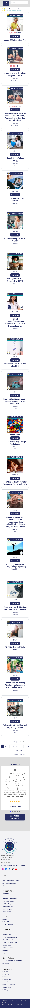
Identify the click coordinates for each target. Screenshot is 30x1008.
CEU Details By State (7, 940)
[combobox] (19, 2)
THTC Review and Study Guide (15, 648)
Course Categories (7, 909)
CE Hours (15, 78)
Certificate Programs (7, 904)
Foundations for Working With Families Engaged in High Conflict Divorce (15, 684)
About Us (4, 919)
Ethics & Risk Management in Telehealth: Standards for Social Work (15, 401)
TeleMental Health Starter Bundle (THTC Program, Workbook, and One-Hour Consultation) (15, 117)
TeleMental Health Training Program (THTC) (15, 74)
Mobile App (5, 990)
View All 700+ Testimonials (15, 817)
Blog (3, 953)
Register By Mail (6, 934)
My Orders (5, 976)
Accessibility (5, 963)
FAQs (3, 886)
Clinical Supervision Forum (9, 937)
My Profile (5, 971)
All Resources (6, 932)
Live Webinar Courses (8, 901)
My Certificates (6, 982)
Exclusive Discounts (7, 947)
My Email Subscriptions (8, 984)
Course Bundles (6, 911)
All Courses (5, 893)
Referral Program (6, 987)
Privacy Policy (6, 1005)
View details (15, 36)
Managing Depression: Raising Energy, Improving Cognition (15, 566)
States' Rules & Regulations (9, 942)
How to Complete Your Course (10, 880)
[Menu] (28, 9)
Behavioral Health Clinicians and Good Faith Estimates (15, 608)
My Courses (5, 974)
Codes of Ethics (6, 945)
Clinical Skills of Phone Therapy (15, 159)
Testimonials (5, 922)
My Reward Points (7, 979)
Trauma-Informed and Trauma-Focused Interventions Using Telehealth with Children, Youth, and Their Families (15, 522)
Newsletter (5, 950)
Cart (6, 4)
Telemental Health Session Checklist (15, 364)
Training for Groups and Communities (12, 960)
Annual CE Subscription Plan (15, 40)
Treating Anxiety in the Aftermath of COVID (15, 279)
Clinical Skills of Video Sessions (15, 199)
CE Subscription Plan (8, 906)
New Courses (5, 896)
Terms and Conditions (17, 1005)
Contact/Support (6, 878)
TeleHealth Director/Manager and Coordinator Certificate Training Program (15, 322)
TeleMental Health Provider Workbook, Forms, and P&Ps (15, 483)
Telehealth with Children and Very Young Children (15, 726)
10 (28, 746)
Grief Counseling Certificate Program (15, 239)
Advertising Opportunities (9, 883)
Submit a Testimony (7, 924)
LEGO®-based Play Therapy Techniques (15, 442)
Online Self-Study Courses (9, 898)
